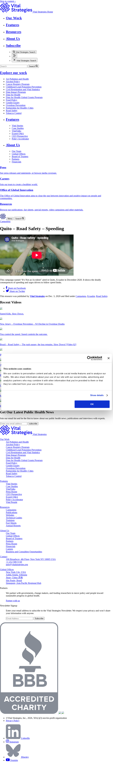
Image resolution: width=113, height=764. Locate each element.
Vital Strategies (37, 296)
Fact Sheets (11, 523)
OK (92, 404)
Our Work (4, 439)
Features (12, 119)
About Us (13, 145)
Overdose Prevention (15, 105)
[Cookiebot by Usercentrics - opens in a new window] (89, 358)
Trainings (10, 520)
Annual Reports (13, 525)
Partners (15, 159)
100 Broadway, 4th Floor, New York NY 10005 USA (31, 559)
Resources (5, 507)
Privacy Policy (12, 720)
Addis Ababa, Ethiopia (16, 575)
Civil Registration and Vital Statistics (23, 89)
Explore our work (13, 73)
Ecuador (91, 296)
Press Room (11, 491)
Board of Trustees (20, 156)
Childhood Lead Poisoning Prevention (23, 87)
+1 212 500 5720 (14, 562)
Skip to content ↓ (8, 1)
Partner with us (13, 600)
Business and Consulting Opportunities (24, 551)
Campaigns (5, 221)
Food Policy (11, 100)
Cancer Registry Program (17, 84)
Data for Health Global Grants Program (24, 97)
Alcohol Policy (13, 81)
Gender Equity (13, 102)
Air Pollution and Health (17, 79)
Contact (3, 556)
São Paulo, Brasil (14, 580)
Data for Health (13, 94)
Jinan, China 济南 (14, 577)
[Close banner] (109, 358)
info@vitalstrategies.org (17, 564)
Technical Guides (14, 517)
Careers (9, 549)
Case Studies (18, 128)
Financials (16, 161)
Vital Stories (17, 125)
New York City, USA (16, 572)
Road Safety (11, 110)
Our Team (16, 151)
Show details (97, 395)
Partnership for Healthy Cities (19, 108)
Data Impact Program (16, 92)
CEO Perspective (20, 136)
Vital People (11, 502)
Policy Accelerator (20, 139)
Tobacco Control (13, 113)
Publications (11, 512)
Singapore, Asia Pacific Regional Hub (23, 583)
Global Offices (18, 154)
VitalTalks (16, 131)
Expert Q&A (18, 133)
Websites (10, 515)
